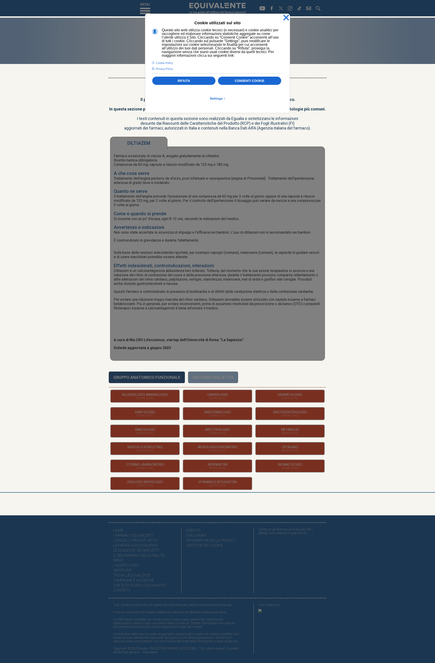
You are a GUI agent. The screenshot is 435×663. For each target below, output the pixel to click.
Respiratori (217, 464)
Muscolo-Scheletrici (145, 447)
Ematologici (145, 412)
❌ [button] (286, 18)
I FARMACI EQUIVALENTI (133, 535)
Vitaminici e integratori (217, 482)
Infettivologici (217, 429)
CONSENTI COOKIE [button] (249, 81)
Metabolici (290, 429)
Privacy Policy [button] (164, 69)
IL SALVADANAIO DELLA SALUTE (139, 555)
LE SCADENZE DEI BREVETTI (136, 550)
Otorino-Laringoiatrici (145, 464)
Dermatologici (290, 394)
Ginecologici (145, 429)
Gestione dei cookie (204, 545)
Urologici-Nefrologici (145, 482)
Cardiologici (217, 394)
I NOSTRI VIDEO (126, 565)
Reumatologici (290, 464)
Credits (193, 530)
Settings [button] (217, 98)
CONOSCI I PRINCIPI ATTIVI (136, 540)
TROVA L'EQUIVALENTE (131, 575)
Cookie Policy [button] (164, 63)
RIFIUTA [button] (184, 81)
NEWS (118, 560)
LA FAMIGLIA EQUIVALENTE (135, 545)
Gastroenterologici (290, 412)
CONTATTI (121, 590)
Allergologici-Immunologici (145, 394)
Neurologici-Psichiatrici (217, 447)
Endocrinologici (217, 412)
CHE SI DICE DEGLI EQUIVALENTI (140, 585)
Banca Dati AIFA (242, 128)
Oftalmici (290, 447)
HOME (118, 530)
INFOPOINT (122, 570)
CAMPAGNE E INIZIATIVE (133, 580)
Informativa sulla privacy (210, 540)
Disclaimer (196, 535)
